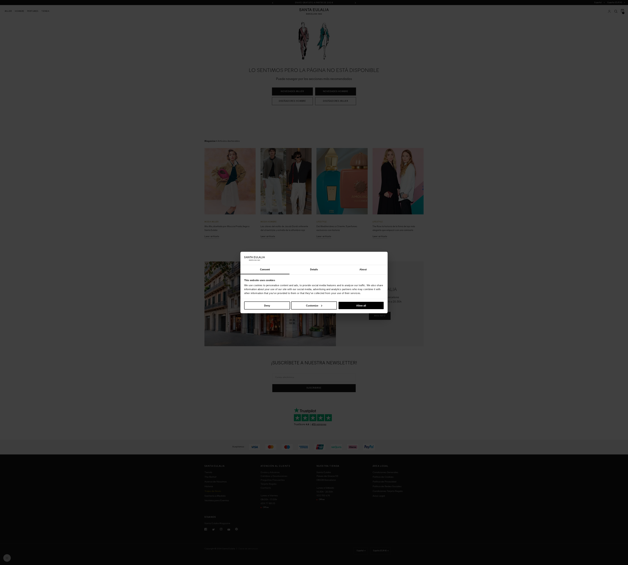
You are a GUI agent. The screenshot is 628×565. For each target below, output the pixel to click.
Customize (312, 305)
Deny (267, 305)
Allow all (361, 305)
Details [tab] (314, 269)
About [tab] (363, 269)
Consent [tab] (265, 269)
